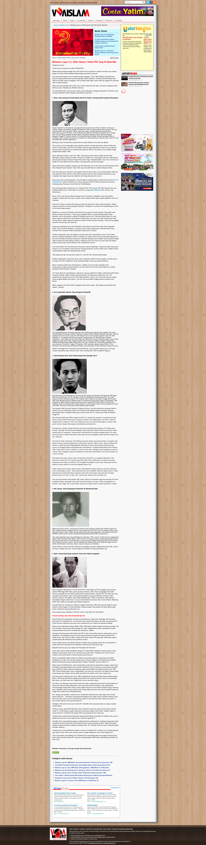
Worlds (65, 20)
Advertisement (64, 2)
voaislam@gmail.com (109, 843)
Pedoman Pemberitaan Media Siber (87, 2)
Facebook (151, 2)
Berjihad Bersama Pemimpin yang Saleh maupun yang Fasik (141, 77)
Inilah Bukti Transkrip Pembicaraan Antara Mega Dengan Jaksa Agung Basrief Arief (82, 765)
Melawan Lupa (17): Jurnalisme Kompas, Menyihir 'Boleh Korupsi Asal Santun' (106, 52)
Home (51, 2)
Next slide (150, 35)
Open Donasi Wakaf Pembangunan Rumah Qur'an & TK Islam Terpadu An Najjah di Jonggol (136, 41)
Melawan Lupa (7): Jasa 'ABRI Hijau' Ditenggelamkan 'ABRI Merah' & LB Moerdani (82, 768)
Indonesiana (56, 20)
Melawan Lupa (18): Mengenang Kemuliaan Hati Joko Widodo (104, 35)
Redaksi (56, 2)
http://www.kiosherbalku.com (61, 813)
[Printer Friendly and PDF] (55, 752)
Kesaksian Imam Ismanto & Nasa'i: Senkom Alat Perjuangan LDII (76, 778)
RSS (154, 2)
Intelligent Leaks (64, 25)
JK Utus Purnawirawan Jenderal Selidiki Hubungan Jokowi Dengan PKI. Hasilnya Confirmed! (106, 41)
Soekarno (96, 190)
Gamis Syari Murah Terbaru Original (65, 793)
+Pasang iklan (115, 788)
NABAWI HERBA (92, 805)
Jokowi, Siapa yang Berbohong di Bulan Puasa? (105, 47)
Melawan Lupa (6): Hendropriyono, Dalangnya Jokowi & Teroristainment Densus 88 (82, 770)
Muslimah (99, 20)
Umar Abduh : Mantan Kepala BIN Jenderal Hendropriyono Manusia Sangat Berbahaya (83, 775)
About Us (76, 829)
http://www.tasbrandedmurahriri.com (96, 801)
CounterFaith (81, 20)
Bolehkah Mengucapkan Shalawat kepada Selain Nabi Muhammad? (139, 83)
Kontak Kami (89, 829)
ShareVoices (108, 20)
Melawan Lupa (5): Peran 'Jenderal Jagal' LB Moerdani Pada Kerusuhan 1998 (80, 773)
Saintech (90, 20)
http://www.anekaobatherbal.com (95, 813)
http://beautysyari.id (59, 801)
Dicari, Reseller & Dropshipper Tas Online (100, 793)
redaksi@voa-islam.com (95, 843)
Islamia (72, 20)
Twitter (148, 2)
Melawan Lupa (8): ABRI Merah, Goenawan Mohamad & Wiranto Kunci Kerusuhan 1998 (83, 762)
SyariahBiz (119, 20)
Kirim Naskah (73, 2)
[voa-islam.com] (70, 12)
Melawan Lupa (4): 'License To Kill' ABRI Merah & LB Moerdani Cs (77, 780)
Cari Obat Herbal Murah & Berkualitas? (66, 805)
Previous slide (148, 35)
